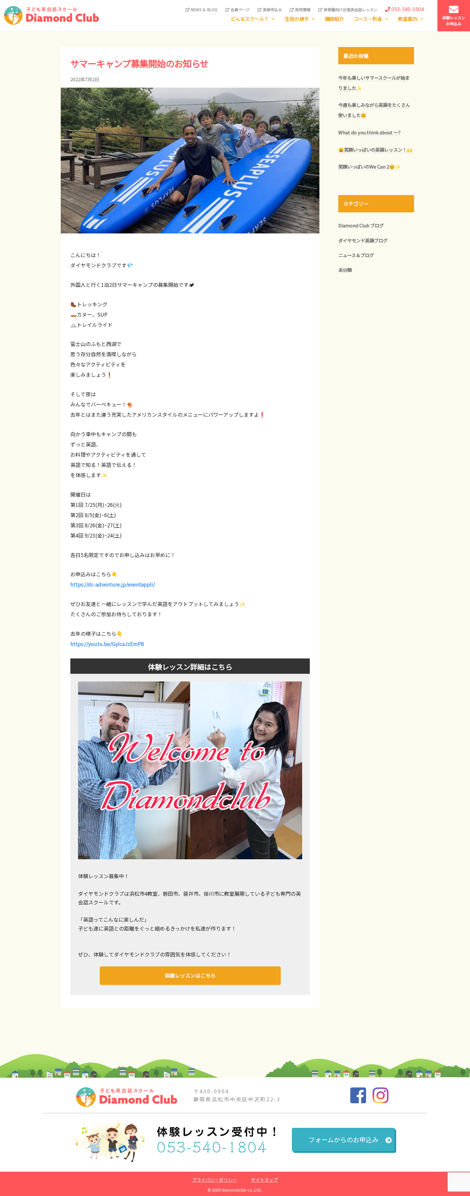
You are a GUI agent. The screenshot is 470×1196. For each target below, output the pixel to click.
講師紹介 (334, 18)
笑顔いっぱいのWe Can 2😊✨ (369, 166)
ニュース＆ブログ (356, 255)
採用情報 (302, 9)
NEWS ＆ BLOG (203, 9)
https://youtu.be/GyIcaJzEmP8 (107, 644)
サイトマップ (264, 1179)
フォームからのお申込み (344, 1139)
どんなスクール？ (250, 18)
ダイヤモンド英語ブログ (363, 240)
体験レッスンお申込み (453, 20)
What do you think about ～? (369, 132)
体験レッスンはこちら (190, 975)
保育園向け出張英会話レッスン (350, 9)
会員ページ (240, 9)
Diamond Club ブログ (361, 225)
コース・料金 (368, 18)
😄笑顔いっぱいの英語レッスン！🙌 (375, 149)
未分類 (345, 269)
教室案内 (407, 18)
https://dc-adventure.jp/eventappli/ (112, 584)
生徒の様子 (297, 18)
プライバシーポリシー (214, 1179)
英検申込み (272, 9)
